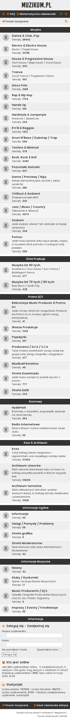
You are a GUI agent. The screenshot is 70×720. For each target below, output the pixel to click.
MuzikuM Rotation (25, 364)
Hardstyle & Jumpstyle (29, 115)
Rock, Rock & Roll (24, 157)
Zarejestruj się (38, 626)
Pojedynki (19, 337)
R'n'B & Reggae (23, 128)
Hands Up (19, 105)
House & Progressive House (32, 59)
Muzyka (35, 30)
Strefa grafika (22, 533)
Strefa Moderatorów (27, 543)
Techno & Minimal (25, 147)
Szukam (18, 220)
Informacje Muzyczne (35, 561)
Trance (17, 72)
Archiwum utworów (26, 466)
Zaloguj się (15, 626)
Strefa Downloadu (25, 373)
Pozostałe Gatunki (26, 167)
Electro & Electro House (29, 45)
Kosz (15, 449)
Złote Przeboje (35, 259)
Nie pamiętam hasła (14, 649)
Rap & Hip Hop (22, 95)
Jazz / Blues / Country (28, 207)
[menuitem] (10, 14)
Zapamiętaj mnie (47, 649)
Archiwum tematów (27, 486)
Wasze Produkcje (25, 327)
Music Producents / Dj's (29, 591)
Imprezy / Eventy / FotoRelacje (35, 608)
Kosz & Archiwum (35, 443)
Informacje (20, 514)
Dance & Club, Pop (25, 36)
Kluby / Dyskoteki (25, 578)
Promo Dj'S (35, 297)
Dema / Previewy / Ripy (29, 177)
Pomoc (17, 237)
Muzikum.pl (37, 5)
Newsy (17, 568)
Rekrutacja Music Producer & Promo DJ (39, 305)
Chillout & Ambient (26, 194)
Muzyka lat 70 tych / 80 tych (33, 282)
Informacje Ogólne (35, 508)
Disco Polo (19, 85)
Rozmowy (35, 401)
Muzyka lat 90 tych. (26, 265)
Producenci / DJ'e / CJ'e (30, 347)
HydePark (19, 408)
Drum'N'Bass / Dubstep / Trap (34, 138)
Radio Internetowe (26, 424)
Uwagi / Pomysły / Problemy (33, 524)
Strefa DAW (20, 390)
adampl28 (22, 695)
